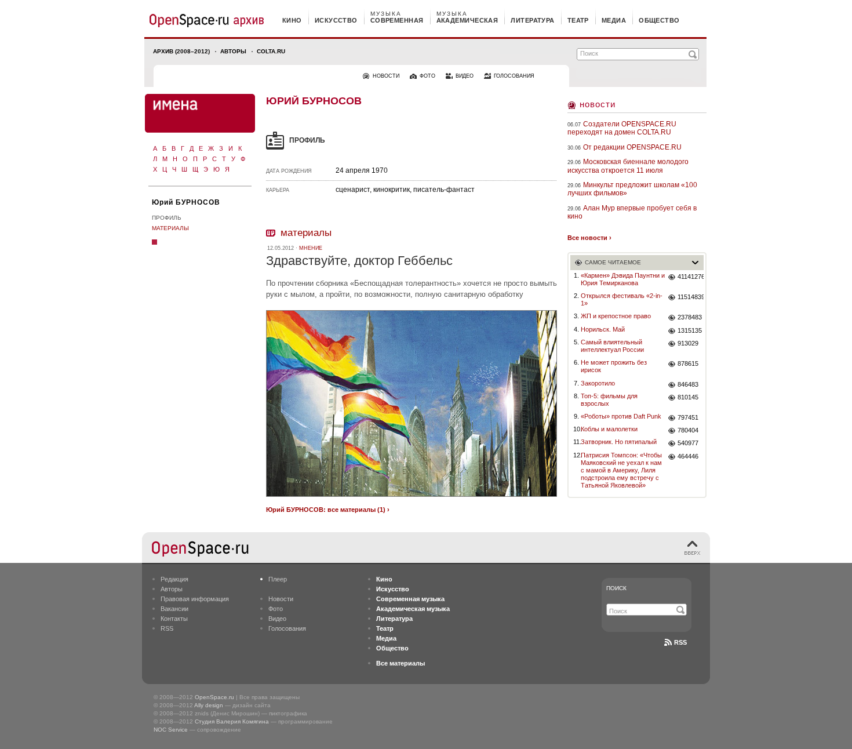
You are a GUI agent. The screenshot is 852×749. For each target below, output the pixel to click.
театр (578, 20)
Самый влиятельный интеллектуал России (612, 346)
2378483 (690, 317)
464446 (688, 456)
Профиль (166, 217)
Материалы (170, 228)
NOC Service (171, 729)
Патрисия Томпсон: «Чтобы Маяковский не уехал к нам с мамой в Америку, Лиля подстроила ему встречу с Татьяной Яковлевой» (621, 470)
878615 (688, 363)
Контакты (174, 618)
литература (532, 20)
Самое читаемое (613, 262)
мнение (310, 248)
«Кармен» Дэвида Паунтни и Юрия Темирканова (623, 279)
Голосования (287, 628)
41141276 (691, 276)
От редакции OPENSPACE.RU (632, 147)
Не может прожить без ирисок (614, 366)
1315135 (690, 330)
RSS (167, 628)
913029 (688, 343)
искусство (336, 20)
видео (465, 76)
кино (292, 20)
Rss (680, 642)
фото (427, 76)
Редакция (174, 579)
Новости (598, 104)
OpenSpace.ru (214, 697)
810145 (688, 397)
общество (659, 20)
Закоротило (598, 383)
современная (397, 20)
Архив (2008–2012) (181, 51)
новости (386, 76)
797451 (688, 417)
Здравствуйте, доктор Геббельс (359, 260)
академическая (467, 20)
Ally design (208, 705)
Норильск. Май (603, 329)
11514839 (691, 296)
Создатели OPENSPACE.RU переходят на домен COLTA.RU (621, 128)
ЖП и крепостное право (616, 315)
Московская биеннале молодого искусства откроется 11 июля (628, 166)
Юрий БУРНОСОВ (186, 202)
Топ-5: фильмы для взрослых (609, 399)
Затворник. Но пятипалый (619, 441)
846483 (688, 384)
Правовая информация (195, 598)
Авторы (233, 51)
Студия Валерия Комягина (232, 721)
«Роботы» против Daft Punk (621, 416)
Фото (275, 608)
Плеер (277, 579)
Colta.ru (271, 51)
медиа (614, 20)
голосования (514, 76)
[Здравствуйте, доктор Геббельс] (411, 498)
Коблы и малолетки (609, 429)
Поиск (616, 588)
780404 (688, 430)
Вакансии (174, 608)
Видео (277, 618)
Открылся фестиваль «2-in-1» (621, 299)
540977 (688, 442)
